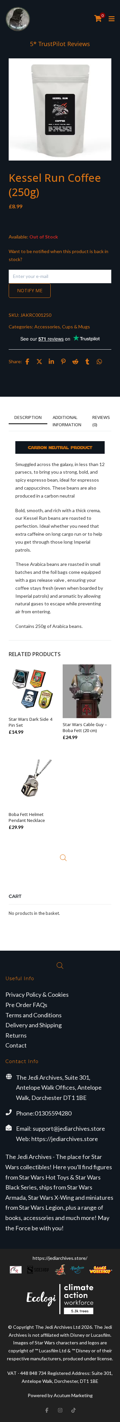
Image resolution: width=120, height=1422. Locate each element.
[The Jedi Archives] (17, 19)
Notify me (29, 290)
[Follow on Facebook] (46, 1410)
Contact (16, 1045)
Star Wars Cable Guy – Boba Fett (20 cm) (85, 727)
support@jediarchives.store (69, 1128)
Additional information (67, 421)
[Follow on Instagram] (60, 1410)
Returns (16, 1035)
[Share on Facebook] (27, 361)
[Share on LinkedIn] (51, 361)
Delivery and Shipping (33, 1025)
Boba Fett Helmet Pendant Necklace (27, 817)
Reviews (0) (101, 421)
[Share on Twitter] (39, 361)
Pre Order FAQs (26, 1004)
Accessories (47, 326)
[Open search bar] (63, 857)
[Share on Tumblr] (87, 361)
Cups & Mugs (76, 326)
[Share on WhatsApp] (99, 361)
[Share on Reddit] (75, 361)
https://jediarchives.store (64, 1138)
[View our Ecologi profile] (60, 1299)
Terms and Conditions (33, 1015)
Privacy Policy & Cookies (37, 994)
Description (28, 417)
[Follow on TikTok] (73, 1410)
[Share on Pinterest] (63, 361)
